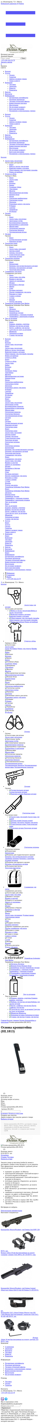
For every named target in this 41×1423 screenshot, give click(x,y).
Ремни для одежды (24, 648)
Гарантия (12, 77)
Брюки (7, 660)
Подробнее (5, 1155)
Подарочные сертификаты (18, 98)
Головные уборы (11, 663)
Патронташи (9, 853)
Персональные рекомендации (11, 1211)
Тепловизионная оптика (13, 763)
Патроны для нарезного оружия (16, 864)
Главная (4, 1020)
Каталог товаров (13, 1020)
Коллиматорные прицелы (14, 745)
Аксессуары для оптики (13, 737)
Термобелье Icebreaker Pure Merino (17, 491)
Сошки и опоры (11, 936)
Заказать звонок (6, 62)
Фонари (8, 943)
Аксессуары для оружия (13, 348)
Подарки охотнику (12, 924)
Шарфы (34, 648)
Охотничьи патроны (12, 446)
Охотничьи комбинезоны (14, 686)
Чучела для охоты (11, 947)
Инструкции (13, 105)
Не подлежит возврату (17, 107)
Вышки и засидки (11, 898)
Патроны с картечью (26, 858)
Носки (7, 682)
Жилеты (8, 671)
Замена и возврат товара (18, 79)
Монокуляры (9, 752)
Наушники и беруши (12, 909)
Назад (11, 164)
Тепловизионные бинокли (14, 765)
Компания (8, 82)
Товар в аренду (14, 81)
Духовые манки (28, 915)
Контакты (8, 94)
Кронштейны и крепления (14, 748)
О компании (9, 1347)
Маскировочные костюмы (14, 675)
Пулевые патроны (11, 860)
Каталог (8, 71)
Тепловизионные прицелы (23, 767)
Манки (7, 913)
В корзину (4, 1113)
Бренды (8, 92)
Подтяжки (13, 648)
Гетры (7, 648)
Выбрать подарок (7, 1119)
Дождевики (9, 667)
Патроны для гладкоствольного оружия (19, 857)
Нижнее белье (10, 679)
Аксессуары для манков (13, 915)
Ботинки (8, 656)
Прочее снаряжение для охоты (16, 928)
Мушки (7, 906)
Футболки (8, 712)
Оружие (8, 421)
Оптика (8, 401)
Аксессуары (9, 647)
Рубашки (8, 701)
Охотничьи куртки (12, 690)
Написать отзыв (6, 1159)
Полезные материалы (17, 99)
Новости (12, 88)
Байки (7, 652)
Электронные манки (12, 917)
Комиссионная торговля (18, 103)
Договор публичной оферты (19, 101)
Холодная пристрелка (13, 868)
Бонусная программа (16, 109)
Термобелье (9, 709)
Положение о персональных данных (22, 111)
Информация (9, 96)
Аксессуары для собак (13, 894)
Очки (7, 921)
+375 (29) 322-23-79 (8, 60)
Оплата (12, 75)
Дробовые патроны (12, 858)
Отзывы (4, 1157)
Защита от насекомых (12, 902)
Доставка (12, 84)
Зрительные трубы (11, 741)
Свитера (8, 705)
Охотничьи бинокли (12, 760)
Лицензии (13, 86)
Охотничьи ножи (11, 431)
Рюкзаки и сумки (11, 932)
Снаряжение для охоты (13, 459)
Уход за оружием (11, 506)
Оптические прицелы (13, 756)
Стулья (7, 940)
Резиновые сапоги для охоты (15, 697)
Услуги (7, 73)
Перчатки (8, 694)
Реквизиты (13, 90)
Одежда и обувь (10, 361)
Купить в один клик (16, 1113)
